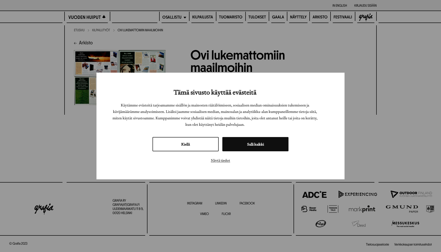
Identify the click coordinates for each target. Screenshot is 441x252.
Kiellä (185, 144)
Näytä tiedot (220, 160)
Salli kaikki (255, 144)
